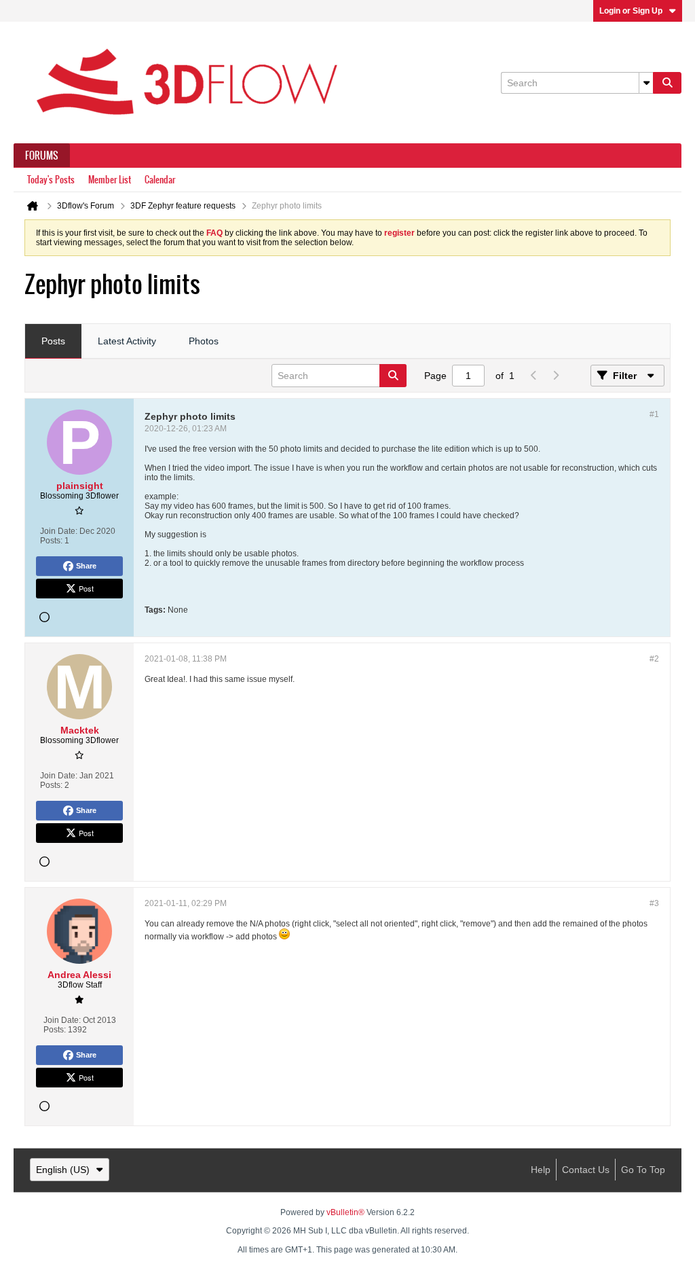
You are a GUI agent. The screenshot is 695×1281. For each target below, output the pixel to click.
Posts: (51, 540)
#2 (654, 659)
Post (86, 588)
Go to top (643, 1169)
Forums (41, 155)
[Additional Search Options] (646, 83)
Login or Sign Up (630, 11)
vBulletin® (345, 1212)
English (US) (63, 1169)
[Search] (667, 83)
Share (86, 566)
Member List (109, 179)
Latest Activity (127, 341)
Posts (53, 341)
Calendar (160, 179)
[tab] (53, 341)
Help (540, 1169)
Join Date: (58, 531)
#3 (654, 903)
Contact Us (585, 1169)
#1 (654, 414)
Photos (204, 341)
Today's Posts (51, 179)
